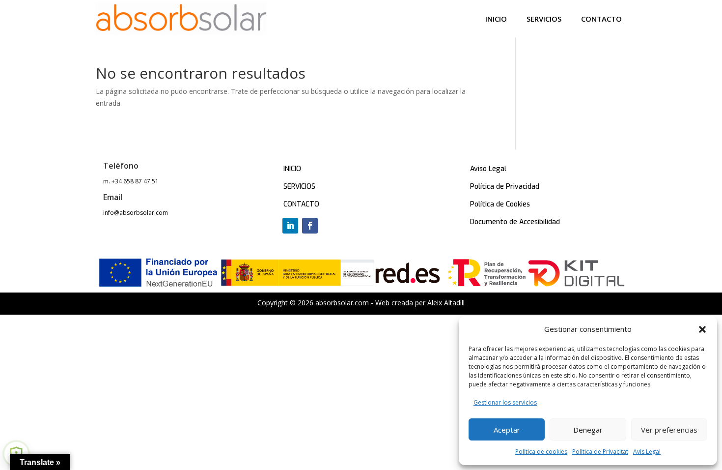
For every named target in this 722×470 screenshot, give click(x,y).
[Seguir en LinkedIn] (290, 226)
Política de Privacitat (600, 451)
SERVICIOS (299, 186)
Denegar (588, 430)
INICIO (292, 169)
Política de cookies (541, 451)
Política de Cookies (500, 204)
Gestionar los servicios (505, 402)
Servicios (544, 19)
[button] (702, 329)
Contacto (601, 19)
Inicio (496, 19)
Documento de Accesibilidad (515, 222)
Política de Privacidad (504, 186)
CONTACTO (301, 204)
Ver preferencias (669, 430)
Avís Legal (647, 451)
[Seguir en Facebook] (310, 226)
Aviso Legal (488, 169)
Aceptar (507, 430)
